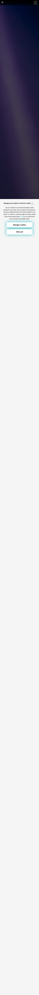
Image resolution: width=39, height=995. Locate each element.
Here (21, 216)
